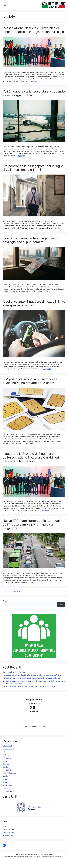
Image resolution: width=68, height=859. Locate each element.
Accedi (5, 826)
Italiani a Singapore (9, 773)
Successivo (17, 592)
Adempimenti (7, 746)
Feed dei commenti (9, 832)
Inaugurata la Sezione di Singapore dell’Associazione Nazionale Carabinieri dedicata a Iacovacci (31, 457)
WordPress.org (8, 835)
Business (6, 755)
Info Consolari (7, 770)
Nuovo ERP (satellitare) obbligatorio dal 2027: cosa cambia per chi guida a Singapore (31, 524)
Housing (5, 767)
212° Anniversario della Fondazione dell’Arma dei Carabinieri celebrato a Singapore (32, 678)
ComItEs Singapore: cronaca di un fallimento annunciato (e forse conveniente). (30, 686)
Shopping (6, 782)
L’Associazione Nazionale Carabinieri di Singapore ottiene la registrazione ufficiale (33, 30)
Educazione (7, 758)
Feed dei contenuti (9, 829)
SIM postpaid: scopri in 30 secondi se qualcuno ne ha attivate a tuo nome (30, 381)
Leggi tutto (33, 81)
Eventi (5, 761)
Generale (6, 764)
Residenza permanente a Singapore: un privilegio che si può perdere (31, 240)
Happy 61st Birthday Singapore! (14, 672)
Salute (5, 779)
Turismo (5, 788)
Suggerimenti (7, 785)
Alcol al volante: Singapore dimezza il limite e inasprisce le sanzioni (34, 303)
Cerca (5, 601)
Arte (4, 752)
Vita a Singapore (8, 791)
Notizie (5, 776)
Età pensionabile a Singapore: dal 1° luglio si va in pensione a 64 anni (33, 167)
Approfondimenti (9, 749)
